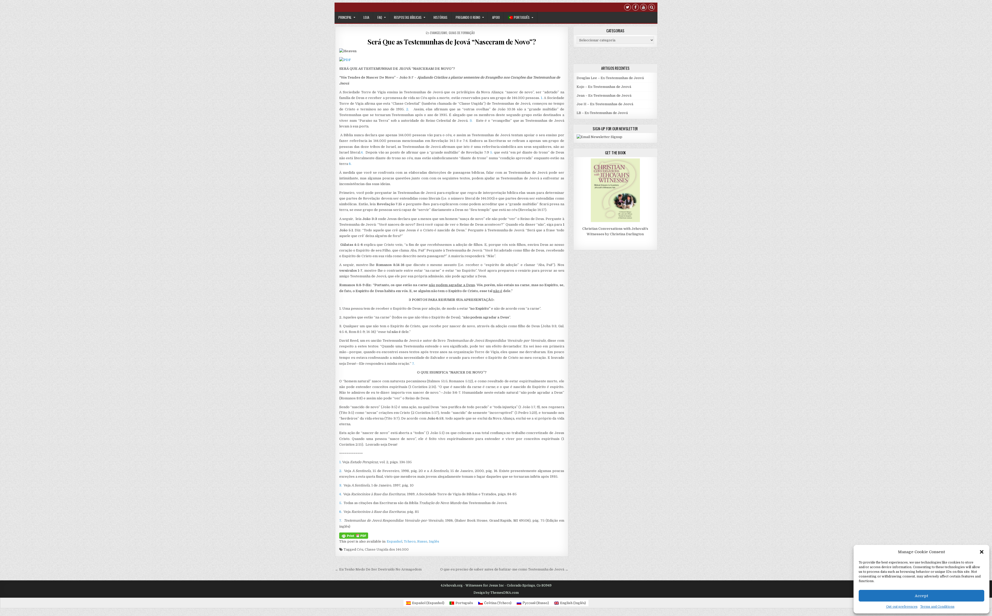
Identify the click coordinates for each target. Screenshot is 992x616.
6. (350, 164)
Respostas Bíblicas (408, 17)
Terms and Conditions (937, 607)
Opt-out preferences (902, 607)
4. (362, 152)
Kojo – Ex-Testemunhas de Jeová (604, 87)
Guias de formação (462, 33)
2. (407, 109)
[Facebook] (635, 8)
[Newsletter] (599, 137)
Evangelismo (438, 33)
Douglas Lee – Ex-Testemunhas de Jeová (610, 78)
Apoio (496, 17)
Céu (360, 549)
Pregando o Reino (468, 17)
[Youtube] (643, 8)
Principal (345, 17)
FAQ (379, 17)
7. (413, 364)
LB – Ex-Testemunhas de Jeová (602, 113)
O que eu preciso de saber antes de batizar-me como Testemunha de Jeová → (504, 569)
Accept (921, 596)
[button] (981, 551)
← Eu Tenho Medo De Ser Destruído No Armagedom (378, 569)
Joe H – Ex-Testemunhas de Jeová (605, 104)
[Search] (651, 8)
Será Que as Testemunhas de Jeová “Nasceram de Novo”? (451, 41)
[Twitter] (627, 8)
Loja (366, 17)
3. (471, 121)
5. (491, 152)
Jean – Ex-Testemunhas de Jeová (604, 95)
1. (542, 98)
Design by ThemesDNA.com (496, 593)
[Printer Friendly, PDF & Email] (353, 535)
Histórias (440, 17)
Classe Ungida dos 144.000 (387, 549)
